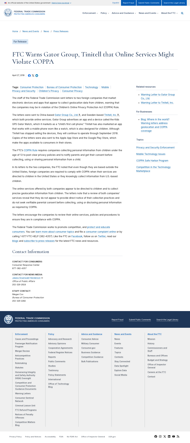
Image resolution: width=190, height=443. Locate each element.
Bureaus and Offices (158, 355)
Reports (52, 357)
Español (116, 3)
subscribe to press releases (39, 241)
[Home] (25, 15)
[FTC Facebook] (155, 437)
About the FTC (155, 334)
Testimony (53, 370)
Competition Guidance (92, 357)
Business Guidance (90, 352)
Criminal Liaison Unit (25, 405)
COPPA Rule (30, 150)
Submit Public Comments (148, 3)
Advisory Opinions (57, 343)
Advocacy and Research (60, 339)
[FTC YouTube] (173, 437)
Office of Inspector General (93, 437)
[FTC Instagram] (160, 437)
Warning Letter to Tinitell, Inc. (157, 102)
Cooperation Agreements (60, 348)
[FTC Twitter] (164, 436)
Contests (118, 357)
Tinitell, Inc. (110, 115)
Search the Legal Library (174, 3)
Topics (117, 352)
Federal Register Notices (60, 352)
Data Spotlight (121, 366)
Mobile (105, 87)
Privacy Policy (15, 437)
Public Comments (56, 361)
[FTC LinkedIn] (169, 437)
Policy (51, 334)
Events (117, 343)
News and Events (30, 31)
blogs (15, 241)
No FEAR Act (72, 437)
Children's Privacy (49, 91)
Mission (151, 339)
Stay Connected (122, 361)
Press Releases (60, 31)
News (46, 31)
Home (15, 31)
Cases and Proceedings (26, 339)
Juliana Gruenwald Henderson (26, 278)
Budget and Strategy (158, 360)
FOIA (61, 437)
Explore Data (120, 370)
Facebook (76, 236)
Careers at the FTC (157, 372)
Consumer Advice (89, 339)
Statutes (19, 367)
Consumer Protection (32, 87)
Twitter (102, 236)
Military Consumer (90, 343)
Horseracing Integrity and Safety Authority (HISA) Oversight (25, 375)
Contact (151, 376)
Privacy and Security (23, 91)
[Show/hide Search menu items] (182, 13)
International (54, 379)
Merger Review (22, 351)
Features (118, 348)
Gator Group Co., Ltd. (66, 115)
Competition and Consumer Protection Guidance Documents (25, 386)
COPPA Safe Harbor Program (152, 160)
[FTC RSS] (178, 437)
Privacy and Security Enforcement (155, 147)
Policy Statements (57, 375)
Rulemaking (21, 363)
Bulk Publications (89, 361)
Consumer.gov (88, 348)
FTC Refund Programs (26, 410)
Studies (52, 366)
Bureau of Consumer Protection (64, 87)
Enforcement (21, 334)
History (151, 343)
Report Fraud (128, 3)
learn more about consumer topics (55, 231)
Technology (91, 87)
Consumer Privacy (72, 91)
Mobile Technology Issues (150, 154)
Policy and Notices (33, 437)
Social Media (120, 375)
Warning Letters (23, 393)
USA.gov (112, 437)
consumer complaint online (101, 231)
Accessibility (50, 437)
